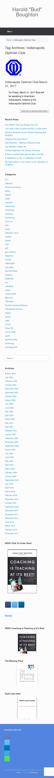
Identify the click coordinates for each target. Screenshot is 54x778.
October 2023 (10, 384)
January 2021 (10, 434)
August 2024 (10, 373)
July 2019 (9, 483)
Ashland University (13, 187)
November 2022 (11, 392)
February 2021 (11, 430)
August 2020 (10, 449)
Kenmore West (11, 270)
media (7, 290)
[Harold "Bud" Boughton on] (28, 605)
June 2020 (9, 457)
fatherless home (11, 232)
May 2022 (9, 411)
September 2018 (12, 506)
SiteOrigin (34, 772)
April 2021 (9, 426)
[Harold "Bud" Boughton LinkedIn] (7, 748)
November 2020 (11, 442)
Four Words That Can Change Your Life (21, 124)
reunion (8, 316)
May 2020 (9, 461)
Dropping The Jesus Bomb (16, 139)
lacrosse (8, 274)
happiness (9, 255)
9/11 (7, 179)
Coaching (9, 213)
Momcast (9, 297)
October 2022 (10, 396)
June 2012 (9, 522)
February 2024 (11, 381)
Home (8, 40)
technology (9, 343)
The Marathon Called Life (15, 146)
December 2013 (11, 518)
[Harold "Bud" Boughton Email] (7, 753)
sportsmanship (11, 339)
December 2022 (11, 388)
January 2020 (10, 476)
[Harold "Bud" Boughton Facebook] (7, 737)
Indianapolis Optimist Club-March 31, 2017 (26, 84)
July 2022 (9, 403)
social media (10, 331)
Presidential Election (13, 309)
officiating (9, 301)
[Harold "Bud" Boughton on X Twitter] (15, 605)
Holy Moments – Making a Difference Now (22, 142)
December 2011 (11, 533)
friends (8, 240)
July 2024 (9, 377)
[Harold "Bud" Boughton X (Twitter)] (7, 742)
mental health (10, 293)
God (6, 244)
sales (7, 320)
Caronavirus (10, 206)
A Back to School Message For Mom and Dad (24, 154)
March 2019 (10, 491)
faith (7, 225)
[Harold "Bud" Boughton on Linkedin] (21, 605)
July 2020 (9, 453)
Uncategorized (11, 347)
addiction (9, 183)
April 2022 (9, 415)
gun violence (10, 252)
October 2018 (10, 502)
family (7, 229)
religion (8, 312)
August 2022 (10, 400)
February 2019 (11, 495)
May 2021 (9, 423)
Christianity (9, 210)
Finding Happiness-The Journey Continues (22, 150)
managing (9, 286)
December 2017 (11, 510)
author (7, 191)
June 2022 (9, 407)
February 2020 (11, 472)
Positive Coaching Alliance (16, 305)
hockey (8, 259)
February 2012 (11, 529)
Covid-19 (8, 221)
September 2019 (12, 480)
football (8, 236)
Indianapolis (10, 263)
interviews (9, 267)
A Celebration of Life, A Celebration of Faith (23, 158)
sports (7, 335)
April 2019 (9, 487)
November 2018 (11, 499)
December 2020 (11, 438)
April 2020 (9, 464)
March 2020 (10, 468)
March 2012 (10, 525)
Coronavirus (10, 217)
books (7, 198)
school (8, 324)
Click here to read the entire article (34, 111)
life (6, 282)
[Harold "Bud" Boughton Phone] (7, 758)
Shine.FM (9, 328)
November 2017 (11, 514)
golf (6, 248)
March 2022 (10, 419)
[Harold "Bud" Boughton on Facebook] (8, 605)
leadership (9, 278)
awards (8, 194)
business (9, 202)
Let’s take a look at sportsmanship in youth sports (26, 128)
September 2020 (12, 445)
